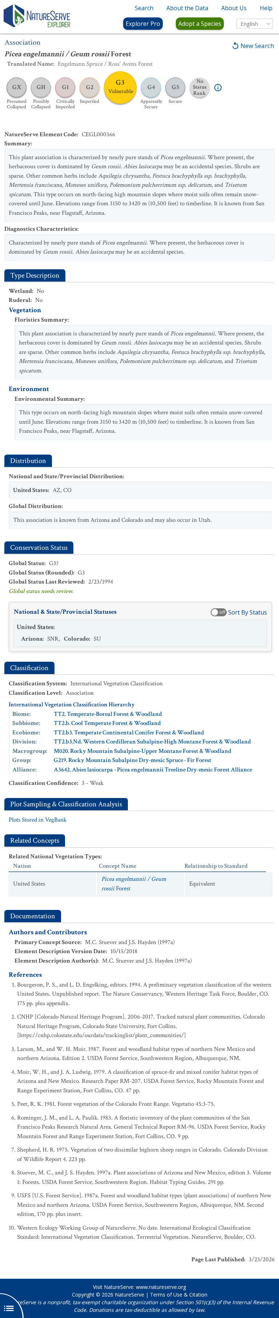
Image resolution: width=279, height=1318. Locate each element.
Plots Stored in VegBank (37, 820)
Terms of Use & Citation (178, 1294)
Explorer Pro (143, 24)
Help (266, 8)
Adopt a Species (199, 24)
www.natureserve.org (161, 1286)
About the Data (187, 8)
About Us (234, 8)
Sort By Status (247, 612)
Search (144, 8)
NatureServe (129, 1294)
